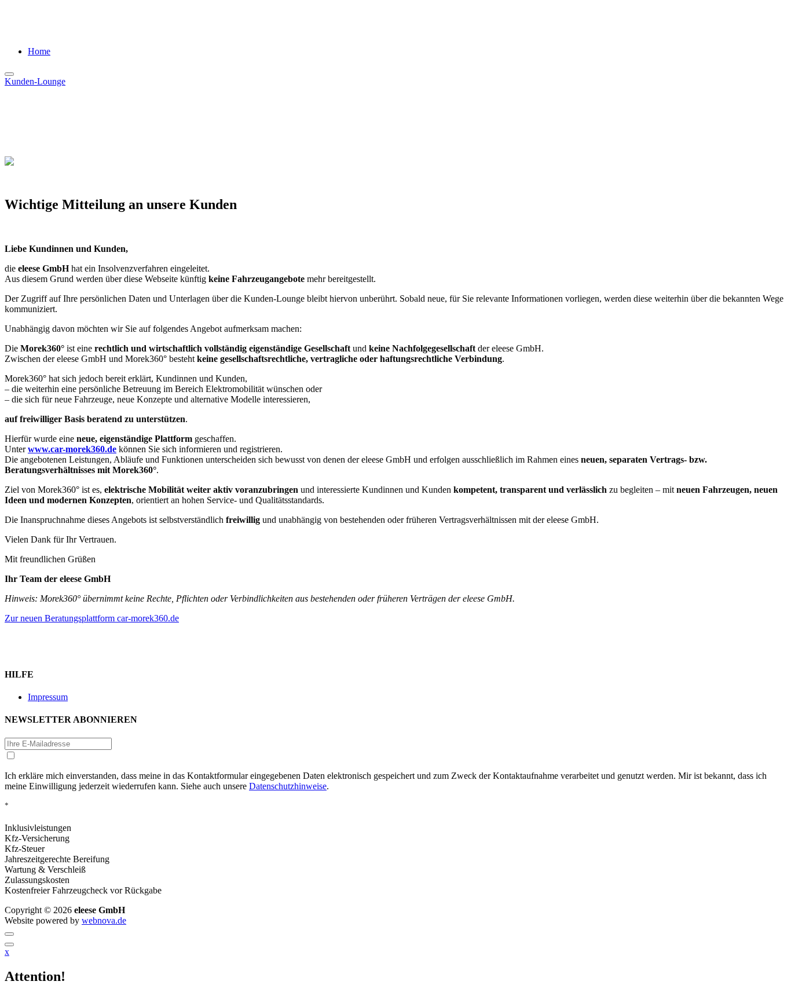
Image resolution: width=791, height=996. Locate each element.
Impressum (48, 697)
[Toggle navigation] (9, 74)
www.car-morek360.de (72, 449)
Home (39, 51)
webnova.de (104, 920)
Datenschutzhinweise (288, 786)
